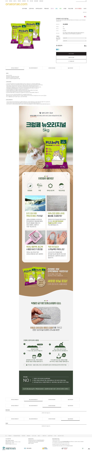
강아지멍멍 (24, 8)
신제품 (64, 8)
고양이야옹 (31, 8)
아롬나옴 (28, 435)
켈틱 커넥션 (50, 435)
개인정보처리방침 (16, 435)
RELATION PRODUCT (33, 68)
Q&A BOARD (70, 68)
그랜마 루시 (44, 435)
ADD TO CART (71, 57)
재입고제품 (70, 8)
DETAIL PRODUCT (15, 68)
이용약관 (23, 435)
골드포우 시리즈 (61, 435)
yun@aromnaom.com (65, 444)
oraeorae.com (16, 4)
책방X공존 (46, 8)
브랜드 (85, 8)
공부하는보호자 (39, 8)
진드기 (52, 8)
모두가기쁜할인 (78, 8)
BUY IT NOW (71, 53)
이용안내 (10, 435)
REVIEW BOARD (52, 68)
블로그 (39, 435)
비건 (60, 8)
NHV (55, 435)
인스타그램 (34, 435)
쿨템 (56, 8)
